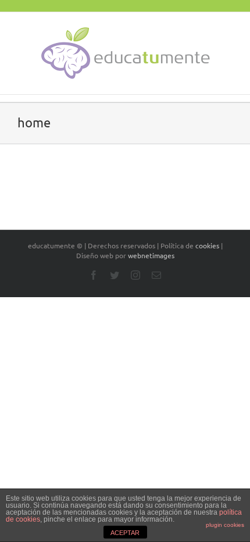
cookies (207, 245)
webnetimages (151, 255)
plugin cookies (225, 525)
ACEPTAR (125, 532)
